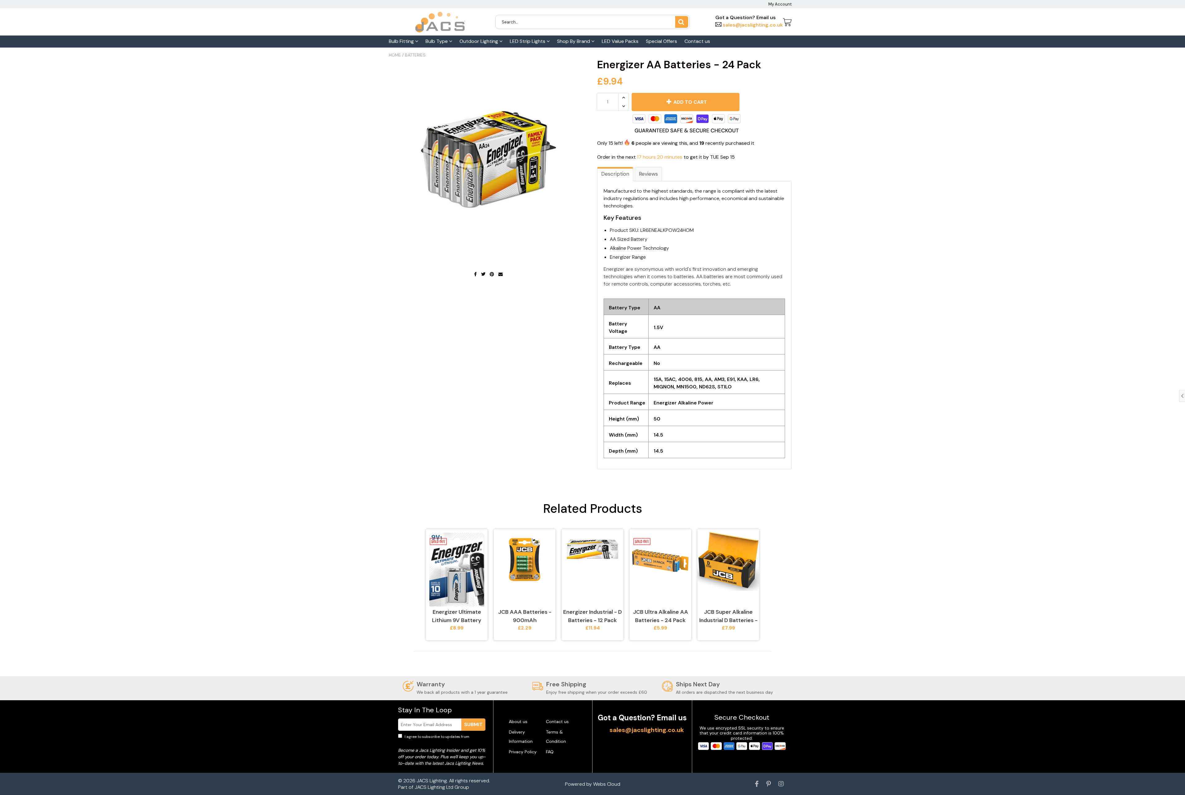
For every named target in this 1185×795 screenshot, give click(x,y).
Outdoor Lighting (479, 41)
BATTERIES (415, 55)
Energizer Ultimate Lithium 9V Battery (456, 616)
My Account (780, 4)
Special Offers (661, 41)
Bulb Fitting (402, 41)
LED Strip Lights (528, 41)
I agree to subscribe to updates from (441, 739)
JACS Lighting (432, 780)
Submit (473, 724)
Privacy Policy (523, 752)
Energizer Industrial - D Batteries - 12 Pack (592, 616)
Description (615, 173)
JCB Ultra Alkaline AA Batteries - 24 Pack (660, 616)
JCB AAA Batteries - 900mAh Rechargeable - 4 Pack (524, 616)
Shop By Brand (574, 41)
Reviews (648, 173)
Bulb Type (437, 41)
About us (518, 721)
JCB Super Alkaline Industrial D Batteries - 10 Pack (728, 616)
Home (395, 55)
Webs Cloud (606, 784)
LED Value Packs (620, 41)
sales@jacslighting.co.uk (752, 25)
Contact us (697, 41)
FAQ (550, 752)
